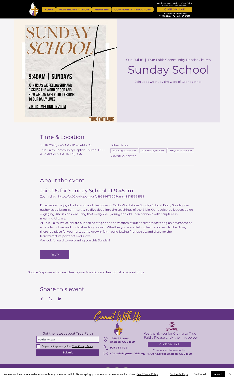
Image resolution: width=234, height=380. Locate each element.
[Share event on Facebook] (42, 298)
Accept (218, 374)
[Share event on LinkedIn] (59, 298)
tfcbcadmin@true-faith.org (127, 353)
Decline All (200, 374)
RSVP (55, 254)
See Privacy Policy (147, 374)
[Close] (229, 374)
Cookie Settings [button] (179, 374)
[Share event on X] (50, 298)
